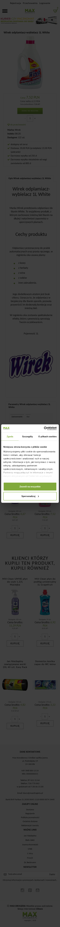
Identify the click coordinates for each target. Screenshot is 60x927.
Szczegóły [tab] (27, 436)
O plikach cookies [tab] (47, 436)
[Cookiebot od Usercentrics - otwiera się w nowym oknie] (44, 428)
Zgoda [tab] (10, 436)
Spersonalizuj (28, 496)
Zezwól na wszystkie (30, 486)
